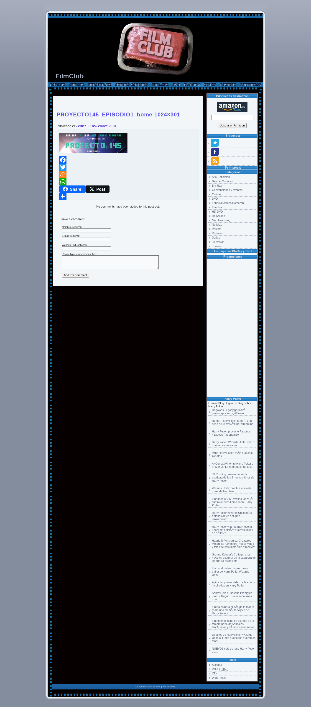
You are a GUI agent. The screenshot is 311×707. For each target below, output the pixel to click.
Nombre (66, 227)
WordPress (219, 677)
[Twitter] (128, 167)
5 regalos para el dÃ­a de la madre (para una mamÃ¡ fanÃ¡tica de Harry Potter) (233, 610)
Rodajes (217, 233)
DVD (215, 198)
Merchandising (221, 220)
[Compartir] (128, 196)
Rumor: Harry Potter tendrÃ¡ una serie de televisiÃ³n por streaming (232, 422)
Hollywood (218, 216)
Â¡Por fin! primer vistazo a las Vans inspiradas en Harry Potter (233, 584)
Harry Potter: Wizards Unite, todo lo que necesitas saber (233, 444)
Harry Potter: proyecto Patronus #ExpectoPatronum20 (231, 433)
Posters (216, 229)
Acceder (217, 664)
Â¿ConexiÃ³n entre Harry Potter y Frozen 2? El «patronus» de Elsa (232, 465)
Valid (220, 669)
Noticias (217, 224)
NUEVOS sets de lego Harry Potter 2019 (233, 650)
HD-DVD (217, 211)
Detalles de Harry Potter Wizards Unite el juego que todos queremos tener (233, 638)
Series (216, 237)
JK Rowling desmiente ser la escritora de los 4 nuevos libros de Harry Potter (233, 477)
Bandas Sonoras (222, 181)
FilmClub (69, 76)
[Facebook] (128, 160)
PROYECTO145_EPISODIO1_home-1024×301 (118, 113)
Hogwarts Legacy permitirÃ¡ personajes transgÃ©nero (229, 412)
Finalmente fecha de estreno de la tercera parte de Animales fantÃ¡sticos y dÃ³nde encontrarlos (233, 624)
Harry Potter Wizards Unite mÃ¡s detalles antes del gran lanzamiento (232, 516)
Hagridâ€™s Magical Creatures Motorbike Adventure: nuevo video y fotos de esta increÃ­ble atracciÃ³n (233, 544)
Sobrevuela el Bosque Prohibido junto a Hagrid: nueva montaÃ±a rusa (232, 596)
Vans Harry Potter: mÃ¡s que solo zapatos (232, 454)
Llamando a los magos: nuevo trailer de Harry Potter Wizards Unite (230, 571)
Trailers (216, 246)
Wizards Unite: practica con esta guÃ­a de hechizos (232, 490)
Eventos (217, 207)
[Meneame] (128, 174)
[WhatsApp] (128, 181)
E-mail (65, 235)
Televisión (218, 242)
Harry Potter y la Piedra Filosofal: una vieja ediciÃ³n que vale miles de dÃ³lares (232, 530)
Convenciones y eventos (227, 190)
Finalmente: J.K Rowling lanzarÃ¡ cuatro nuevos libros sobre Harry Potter (232, 502)
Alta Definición (221, 177)
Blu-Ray (217, 185)
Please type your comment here (79, 254)
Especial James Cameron (228, 203)
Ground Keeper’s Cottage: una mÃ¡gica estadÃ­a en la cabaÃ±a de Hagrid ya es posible (234, 558)
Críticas (216, 194)
